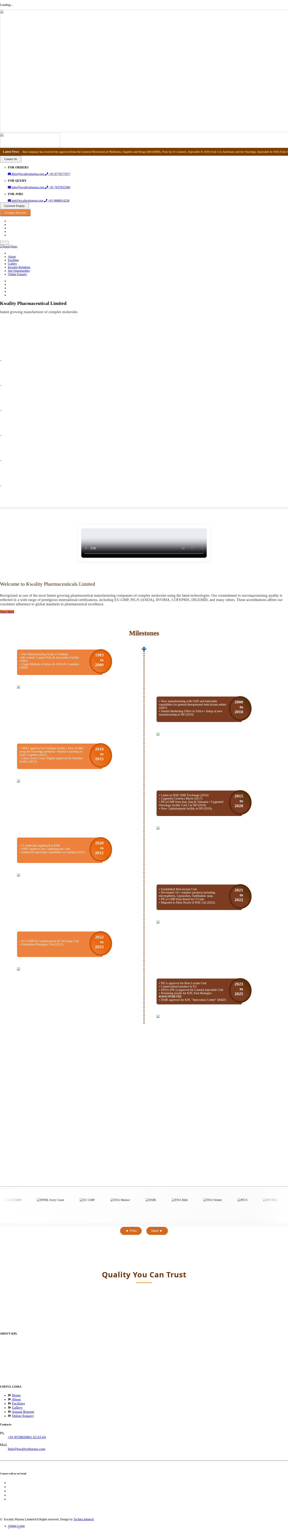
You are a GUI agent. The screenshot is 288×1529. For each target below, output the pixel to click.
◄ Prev (131, 1231)
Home (16, 1395)
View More (7, 611)
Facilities (13, 260)
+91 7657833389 (59, 187)
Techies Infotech (83, 1519)
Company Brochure (15, 212)
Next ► (157, 1231)
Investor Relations (19, 267)
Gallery (12, 263)
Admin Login (16, 1526)
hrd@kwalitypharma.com (27, 200)
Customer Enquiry (14, 205)
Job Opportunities (19, 270)
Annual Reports (23, 1412)
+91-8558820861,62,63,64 (27, 1437)
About (12, 256)
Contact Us (10, 159)
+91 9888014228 (58, 200)
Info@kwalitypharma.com (26, 1449)
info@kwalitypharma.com (28, 187)
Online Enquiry (17, 274)
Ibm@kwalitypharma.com (28, 174)
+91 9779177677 (59, 174)
